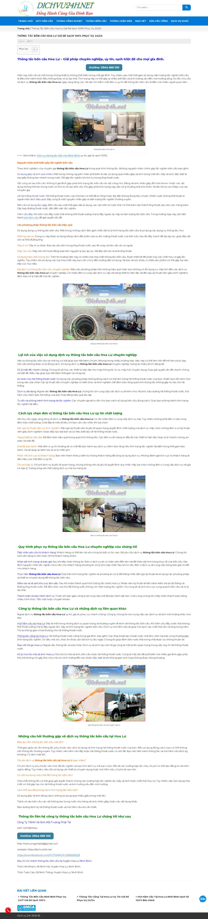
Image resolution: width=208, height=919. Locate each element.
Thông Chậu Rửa (121, 21)
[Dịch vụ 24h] (56, 8)
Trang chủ (25, 21)
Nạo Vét (140, 21)
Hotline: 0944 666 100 (104, 67)
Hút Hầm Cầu (44, 21)
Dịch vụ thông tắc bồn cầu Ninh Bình (58, 155)
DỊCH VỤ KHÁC (180, 21)
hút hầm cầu (31, 217)
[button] (33, 50)
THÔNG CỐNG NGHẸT (69, 21)
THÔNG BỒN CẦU (96, 21)
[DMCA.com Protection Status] (26, 907)
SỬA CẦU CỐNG (158, 21)
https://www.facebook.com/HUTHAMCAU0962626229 (48, 855)
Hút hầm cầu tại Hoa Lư (31, 623)
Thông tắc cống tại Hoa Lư (32, 636)
